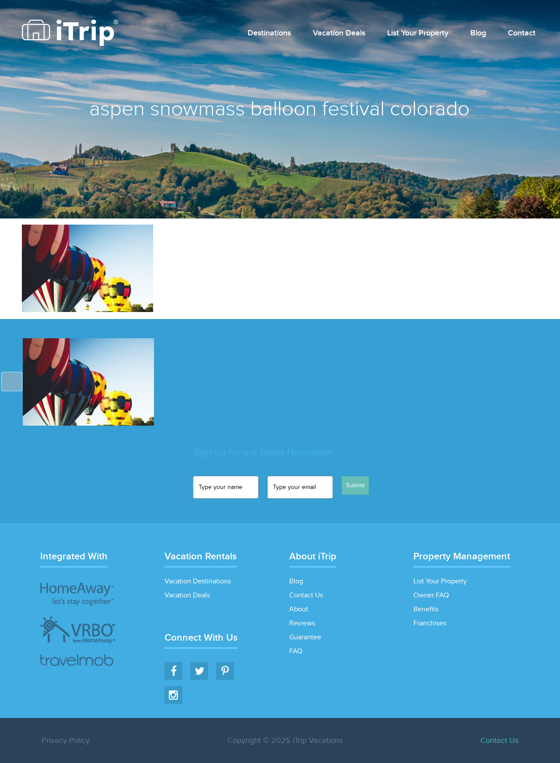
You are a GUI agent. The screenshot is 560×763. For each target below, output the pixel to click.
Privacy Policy (66, 740)
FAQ (295, 651)
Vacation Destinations (197, 581)
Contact (522, 33)
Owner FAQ (431, 595)
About (298, 609)
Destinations (269, 33)
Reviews (302, 623)
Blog (478, 33)
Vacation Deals (339, 33)
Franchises (429, 623)
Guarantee (305, 637)
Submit (355, 485)
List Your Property (417, 33)
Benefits (425, 609)
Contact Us (306, 595)
